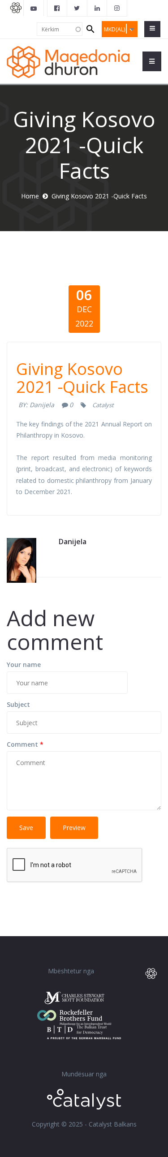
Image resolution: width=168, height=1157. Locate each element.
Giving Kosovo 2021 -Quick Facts (82, 378)
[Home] (68, 61)
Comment (25, 744)
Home (30, 196)
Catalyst (103, 405)
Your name (24, 664)
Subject (18, 704)
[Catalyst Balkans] (57, 8)
